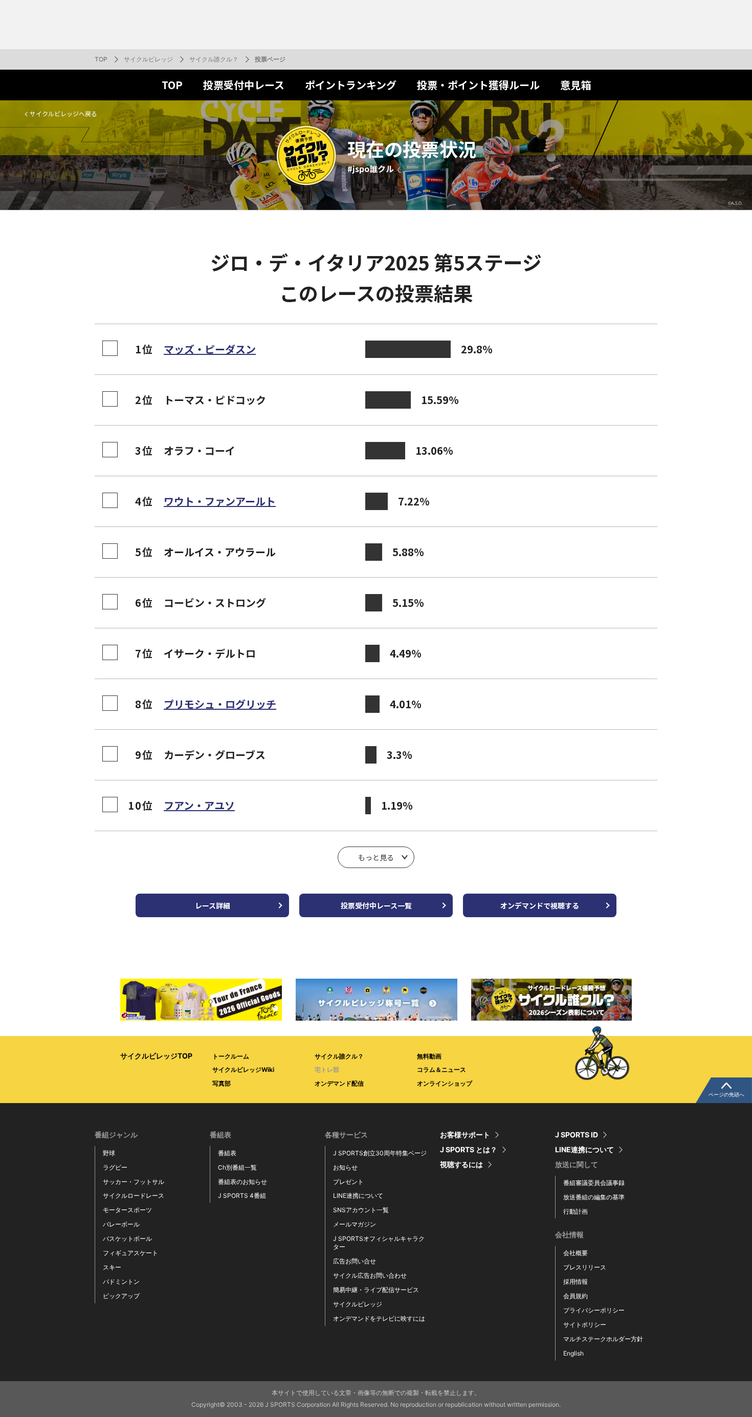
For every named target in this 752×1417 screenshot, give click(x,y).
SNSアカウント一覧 (361, 1210)
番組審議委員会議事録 (594, 1183)
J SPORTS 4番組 (242, 1195)
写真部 (221, 1083)
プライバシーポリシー (594, 1310)
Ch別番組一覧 (237, 1167)
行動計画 (575, 1211)
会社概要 (575, 1253)
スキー (112, 1267)
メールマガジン (354, 1224)
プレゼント (348, 1182)
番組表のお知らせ (242, 1182)
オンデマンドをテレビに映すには (379, 1318)
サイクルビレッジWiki (243, 1069)
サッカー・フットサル (133, 1182)
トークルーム (230, 1056)
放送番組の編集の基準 (594, 1197)
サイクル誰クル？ (213, 59)
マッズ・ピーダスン (210, 349)
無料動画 (429, 1056)
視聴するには (461, 1164)
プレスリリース (584, 1267)
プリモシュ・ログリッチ (220, 703)
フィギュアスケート (130, 1253)
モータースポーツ (127, 1210)
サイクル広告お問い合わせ (370, 1275)
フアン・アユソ (199, 805)
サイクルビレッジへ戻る (63, 113)
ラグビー (115, 1167)
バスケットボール (127, 1238)
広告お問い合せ (354, 1261)
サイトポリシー (584, 1324)
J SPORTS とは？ (468, 1149)
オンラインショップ (444, 1083)
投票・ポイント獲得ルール (478, 84)
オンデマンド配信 (339, 1083)
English (573, 1353)
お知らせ (345, 1167)
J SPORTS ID (576, 1134)
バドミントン (121, 1281)
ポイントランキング (350, 84)
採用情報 (575, 1281)
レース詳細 (212, 905)
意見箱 (575, 84)
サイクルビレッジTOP (156, 1055)
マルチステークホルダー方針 (603, 1339)
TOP (101, 59)
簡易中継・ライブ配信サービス (376, 1290)
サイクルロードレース (133, 1195)
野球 (109, 1153)
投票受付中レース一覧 (376, 905)
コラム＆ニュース (441, 1069)
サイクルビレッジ (148, 59)
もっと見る (376, 857)
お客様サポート (465, 1134)
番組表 (227, 1153)
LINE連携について (358, 1195)
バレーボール (121, 1224)
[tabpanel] (201, 1000)
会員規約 (575, 1296)
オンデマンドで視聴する (539, 905)
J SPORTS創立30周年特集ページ (380, 1153)
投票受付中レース (243, 84)
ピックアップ (121, 1296)
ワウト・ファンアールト (220, 501)
